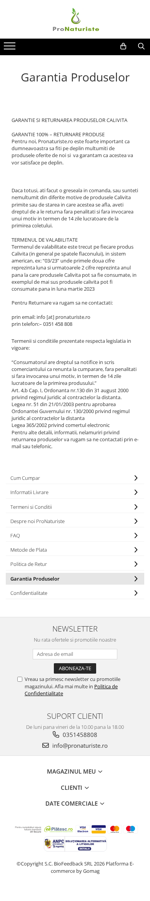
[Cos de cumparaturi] (123, 46)
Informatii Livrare (29, 492)
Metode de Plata (28, 549)
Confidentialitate (28, 592)
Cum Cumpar (25, 477)
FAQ (15, 535)
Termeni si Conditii (31, 506)
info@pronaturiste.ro (79, 745)
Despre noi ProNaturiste (37, 521)
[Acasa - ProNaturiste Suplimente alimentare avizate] (75, 19)
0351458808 (79, 734)
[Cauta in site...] (141, 46)
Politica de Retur (28, 564)
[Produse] (10, 48)
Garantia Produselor (35, 578)
